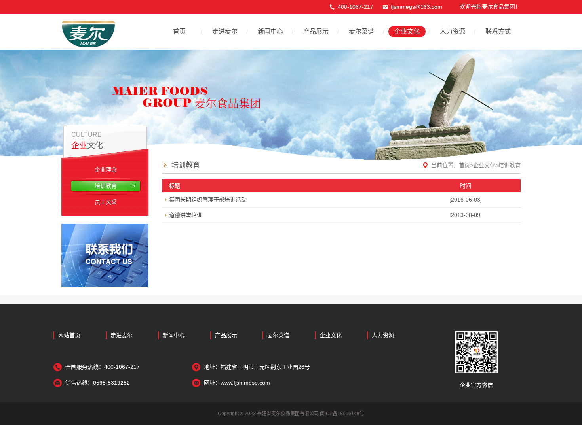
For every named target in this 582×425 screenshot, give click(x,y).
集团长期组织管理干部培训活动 (208, 199)
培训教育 (106, 186)
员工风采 (106, 202)
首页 (179, 31)
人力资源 (452, 31)
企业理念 (106, 169)
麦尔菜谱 (361, 31)
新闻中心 (270, 31)
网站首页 (69, 335)
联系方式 (498, 31)
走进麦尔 (225, 31)
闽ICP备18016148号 (342, 413)
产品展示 (316, 31)
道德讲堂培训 (185, 215)
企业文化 (407, 31)
